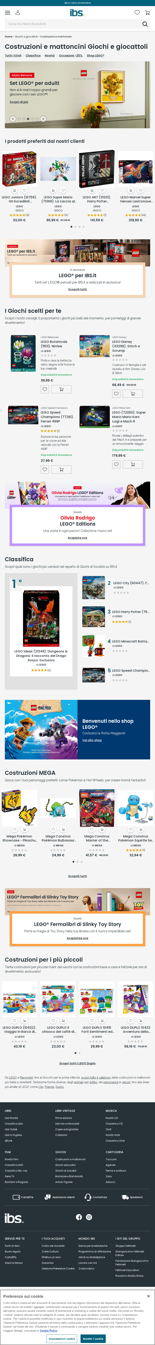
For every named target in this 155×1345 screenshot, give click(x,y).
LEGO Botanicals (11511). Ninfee (54, 344)
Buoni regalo (13, 1251)
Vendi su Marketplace (92, 1257)
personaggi (110, 1082)
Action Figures (64, 1182)
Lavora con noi (88, 1263)
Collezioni (61, 1135)
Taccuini (111, 1159)
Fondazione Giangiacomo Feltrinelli (131, 1262)
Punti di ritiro (12, 1246)
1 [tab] (19, 119)
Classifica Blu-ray (16, 1170)
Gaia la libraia (14, 1263)
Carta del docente (53, 1246)
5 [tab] (37, 119)
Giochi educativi (65, 1165)
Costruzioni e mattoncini (70, 1159)
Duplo (60, 1086)
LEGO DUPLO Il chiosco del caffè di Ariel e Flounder (58, 1030)
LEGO (13, 1077)
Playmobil (26, 1077)
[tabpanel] (77, 94)
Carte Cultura (50, 1251)
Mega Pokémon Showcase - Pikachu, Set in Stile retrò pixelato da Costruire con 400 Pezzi (19, 838)
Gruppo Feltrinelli (125, 1246)
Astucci (110, 1182)
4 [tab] (32, 119)
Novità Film (11, 1159)
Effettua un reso (51, 1257)
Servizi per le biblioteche (93, 1246)
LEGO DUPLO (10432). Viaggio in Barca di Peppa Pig (19, 1030)
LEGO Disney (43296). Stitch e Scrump (126, 346)
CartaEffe (10, 1257)
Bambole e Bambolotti (69, 1176)
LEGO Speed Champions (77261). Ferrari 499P (57, 417)
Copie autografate (66, 1129)
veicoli (126, 1082)
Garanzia (47, 1263)
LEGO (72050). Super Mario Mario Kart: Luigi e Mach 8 (129, 417)
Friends (49, 1086)
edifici (93, 1082)
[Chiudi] (148, 1296)
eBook (8, 1140)
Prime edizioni (63, 1118)
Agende (110, 1165)
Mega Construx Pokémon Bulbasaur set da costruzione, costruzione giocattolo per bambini (58, 838)
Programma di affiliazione (95, 1251)
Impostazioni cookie (62, 1339)
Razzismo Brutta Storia (129, 1276)
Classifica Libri (14, 1123)
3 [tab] (28, 119)
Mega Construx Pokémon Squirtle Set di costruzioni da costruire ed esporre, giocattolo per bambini (135, 838)
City (41, 1086)
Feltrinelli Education (127, 1270)
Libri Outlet (11, 1129)
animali (78, 1082)
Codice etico (86, 1268)
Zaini (109, 1176)
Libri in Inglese (13, 1135)
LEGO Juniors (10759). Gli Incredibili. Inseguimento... (19, 199)
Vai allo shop (92, 740)
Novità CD (112, 1118)
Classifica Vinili (115, 1140)
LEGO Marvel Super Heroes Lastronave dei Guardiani (135, 199)
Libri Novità (11, 1118)
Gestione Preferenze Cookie (58, 1268)
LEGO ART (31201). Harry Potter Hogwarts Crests (97, 199)
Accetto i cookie (93, 1339)
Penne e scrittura (116, 1170)
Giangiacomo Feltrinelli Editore (129, 1253)
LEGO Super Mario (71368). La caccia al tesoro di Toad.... (58, 199)
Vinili (108, 1129)
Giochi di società (65, 1170)
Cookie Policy (48, 1330)
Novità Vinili (113, 1135)
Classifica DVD (14, 1165)
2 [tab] (23, 119)
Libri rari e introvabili (67, 1123)
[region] (77, 1317)
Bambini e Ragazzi (16, 1182)
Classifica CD (114, 1123)
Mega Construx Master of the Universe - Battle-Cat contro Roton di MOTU (97, 838)
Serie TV (9, 1176)
